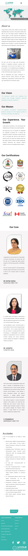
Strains (2, 520)
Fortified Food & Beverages (7, 526)
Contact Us (17, 520)
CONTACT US (14, 511)
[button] (21, 3)
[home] (9, 3)
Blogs (16, 528)
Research (3, 523)
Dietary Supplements (5, 531)
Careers (16, 526)
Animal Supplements (5, 528)
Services (17, 523)
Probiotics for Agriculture (6, 534)
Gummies (3, 537)
